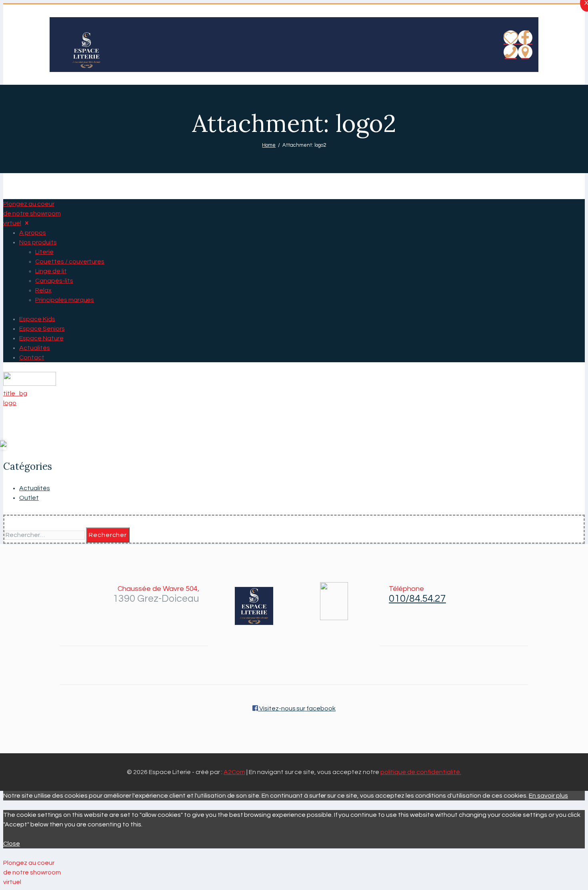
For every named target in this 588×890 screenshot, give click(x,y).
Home (269, 145)
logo (9, 403)
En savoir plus (548, 795)
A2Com (234, 772)
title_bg (15, 393)
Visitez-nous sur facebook (297, 708)
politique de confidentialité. (420, 772)
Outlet (29, 498)
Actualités (34, 488)
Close (11, 843)
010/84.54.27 (417, 598)
